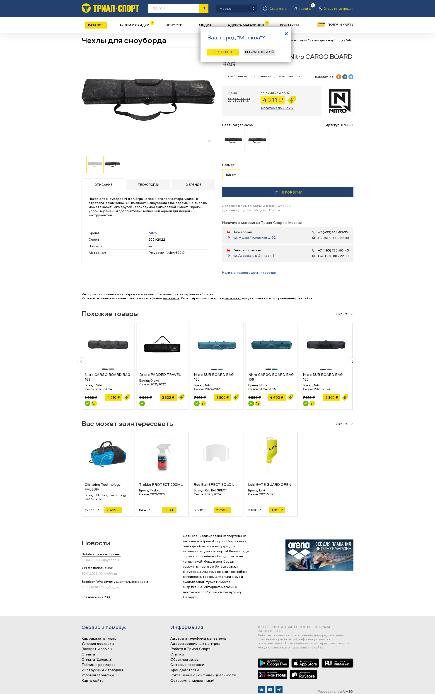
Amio (348, 691)
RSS (107, 597)
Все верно (223, 52)
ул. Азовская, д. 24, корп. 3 (254, 256)
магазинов (171, 298)
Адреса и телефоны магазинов (198, 638)
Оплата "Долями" (97, 659)
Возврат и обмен (97, 649)
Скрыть (342, 314)
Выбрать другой (259, 52)
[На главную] (110, 8)
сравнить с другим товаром (278, 76)
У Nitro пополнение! (97, 567)
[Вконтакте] (261, 689)
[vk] (344, 76)
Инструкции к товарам (102, 670)
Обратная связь (184, 659)
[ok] (338, 76)
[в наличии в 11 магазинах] (87, 403)
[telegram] (350, 76)
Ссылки (177, 654)
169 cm (231, 174)
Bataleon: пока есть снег (101, 554)
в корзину (292, 192)
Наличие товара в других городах (249, 272)
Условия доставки (98, 643)
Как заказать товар (99, 638)
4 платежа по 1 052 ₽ (277, 107)
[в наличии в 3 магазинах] (197, 403)
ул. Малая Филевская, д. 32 (254, 237)
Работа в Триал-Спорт (190, 649)
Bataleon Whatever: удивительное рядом (115, 581)
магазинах (233, 298)
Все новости (91, 597)
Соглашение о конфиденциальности (203, 675)
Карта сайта (93, 680)
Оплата (88, 654)
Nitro (152, 232)
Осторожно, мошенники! (192, 680)
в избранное (237, 76)
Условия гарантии (98, 675)
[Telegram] (279, 689)
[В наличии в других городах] (142, 403)
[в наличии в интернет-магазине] (94, 403)
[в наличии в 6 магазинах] (306, 403)
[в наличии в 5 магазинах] (251, 403)
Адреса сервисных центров (195, 643)
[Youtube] (270, 689)
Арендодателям (184, 670)
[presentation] (85, 99)
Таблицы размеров (99, 665)
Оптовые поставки (187, 665)
